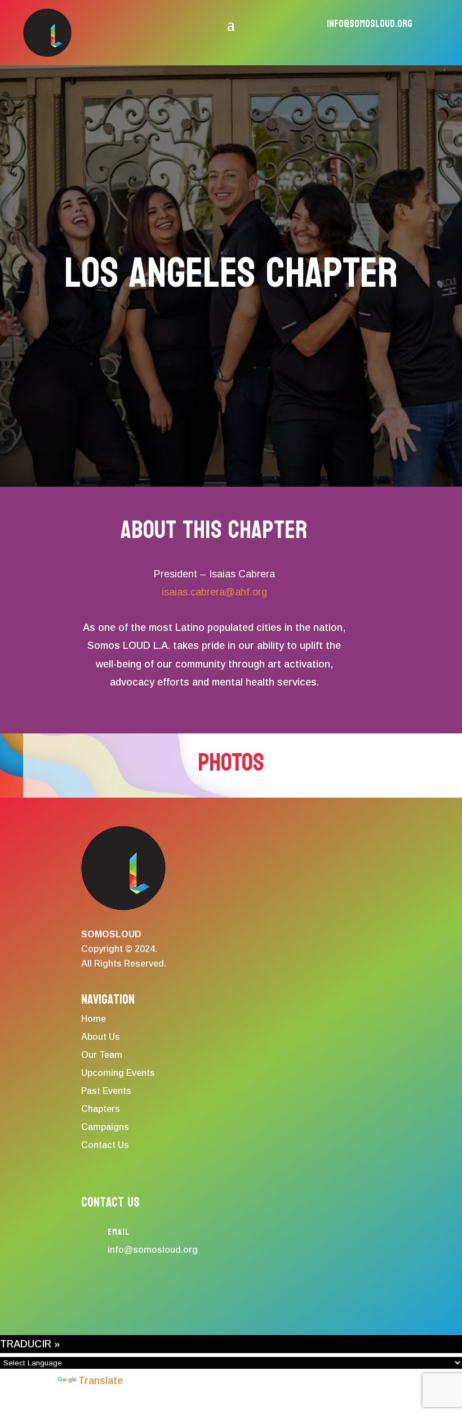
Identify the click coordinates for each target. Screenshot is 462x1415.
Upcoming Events (118, 1073)
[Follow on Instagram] (117, 1288)
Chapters (100, 1109)
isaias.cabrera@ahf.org (214, 592)
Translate (100, 1380)
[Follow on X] (149, 1288)
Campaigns (105, 1127)
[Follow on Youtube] (215, 1288)
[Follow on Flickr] (182, 1288)
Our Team (101, 1055)
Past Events (106, 1091)
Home (93, 1019)
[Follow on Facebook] (84, 1288)
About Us (100, 1037)
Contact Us (105, 1145)
